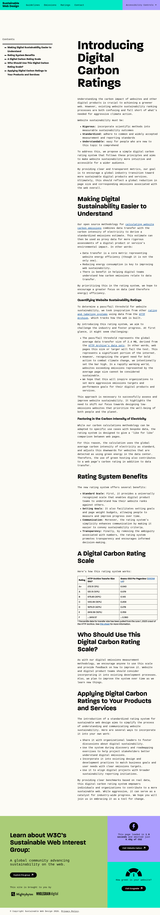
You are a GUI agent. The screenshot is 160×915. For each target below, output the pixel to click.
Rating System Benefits (21, 55)
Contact (79, 5)
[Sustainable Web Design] (10, 7)
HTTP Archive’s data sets (106, 345)
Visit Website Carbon (132, 848)
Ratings (65, 5)
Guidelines (33, 5)
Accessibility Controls (140, 5)
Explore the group (22, 875)
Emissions (50, 5)
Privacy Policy (70, 911)
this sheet (105, 624)
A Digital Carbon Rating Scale (24, 59)
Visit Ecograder (132, 888)
